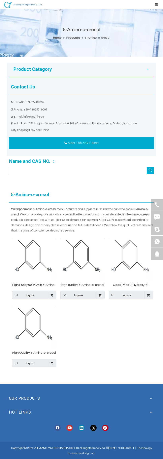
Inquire (30, 295)
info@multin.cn (33, 116)
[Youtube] (69, 428)
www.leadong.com (83, 453)
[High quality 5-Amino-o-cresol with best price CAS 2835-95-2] (82, 258)
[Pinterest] (105, 428)
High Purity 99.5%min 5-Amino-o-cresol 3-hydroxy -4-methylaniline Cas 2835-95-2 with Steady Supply (34, 285)
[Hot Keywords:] (150, 170)
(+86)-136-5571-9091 (83, 143)
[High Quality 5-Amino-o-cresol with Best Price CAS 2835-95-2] (34, 326)
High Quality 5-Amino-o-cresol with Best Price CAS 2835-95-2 (34, 353)
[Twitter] (93, 428)
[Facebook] (57, 428)
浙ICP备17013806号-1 (120, 448)
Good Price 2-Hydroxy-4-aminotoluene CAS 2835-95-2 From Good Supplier (130, 285)
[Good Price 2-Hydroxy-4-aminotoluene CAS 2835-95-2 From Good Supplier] (131, 258)
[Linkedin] (81, 428)
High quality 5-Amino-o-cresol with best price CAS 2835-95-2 (82, 285)
